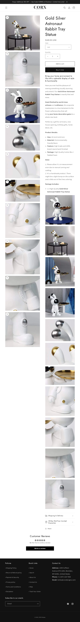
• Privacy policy (10, 582)
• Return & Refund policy (13, 573)
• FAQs (31, 587)
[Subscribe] (37, 603)
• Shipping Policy (10, 568)
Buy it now (60, 70)
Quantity (47, 52)
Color (46, 43)
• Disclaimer (9, 591)
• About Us (32, 577)
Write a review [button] (39, 548)
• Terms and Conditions (13, 587)
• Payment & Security (12, 577)
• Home (31, 568)
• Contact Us (33, 582)
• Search (31, 573)
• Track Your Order (35, 591)
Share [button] (49, 529)
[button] (6, 7)
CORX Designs (42, 617)
